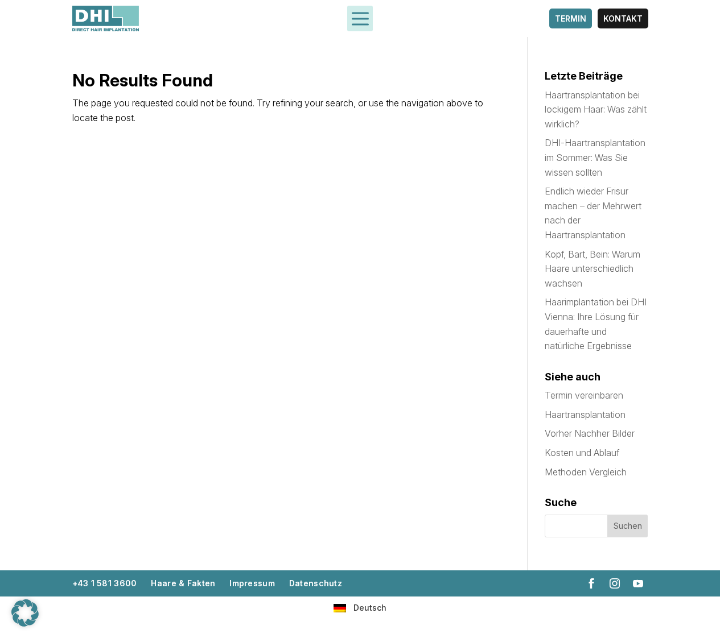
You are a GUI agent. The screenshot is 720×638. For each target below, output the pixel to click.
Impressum (252, 583)
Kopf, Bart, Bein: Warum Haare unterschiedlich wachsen (592, 268)
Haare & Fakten (183, 583)
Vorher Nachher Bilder (590, 433)
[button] (25, 613)
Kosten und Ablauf (582, 452)
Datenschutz (315, 583)
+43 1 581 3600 (104, 583)
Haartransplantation (585, 414)
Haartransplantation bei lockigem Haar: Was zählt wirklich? (596, 109)
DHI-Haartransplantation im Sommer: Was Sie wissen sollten (595, 157)
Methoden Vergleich (586, 472)
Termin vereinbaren (584, 395)
